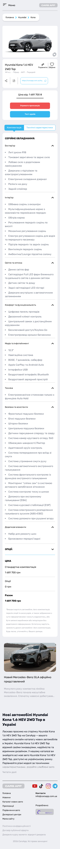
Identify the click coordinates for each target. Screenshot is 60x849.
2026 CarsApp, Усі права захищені (30, 841)
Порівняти (42, 67)
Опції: (9, 549)
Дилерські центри (11, 814)
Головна (10, 17)
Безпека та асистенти (16, 407)
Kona (33, 17)
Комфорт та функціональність (20, 305)
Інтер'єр (9, 197)
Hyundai (22, 17)
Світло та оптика (13, 263)
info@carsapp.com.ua (46, 796)
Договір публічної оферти (15, 830)
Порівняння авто (11, 810)
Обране (52, 67)
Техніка (9, 388)
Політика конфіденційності (16, 826)
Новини (6, 797)
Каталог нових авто (12, 801)
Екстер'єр (10, 145)
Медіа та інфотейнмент (17, 343)
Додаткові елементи (15, 527)
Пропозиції (8, 806)
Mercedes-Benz (13, 692)
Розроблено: (42, 805)
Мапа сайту (8, 819)
